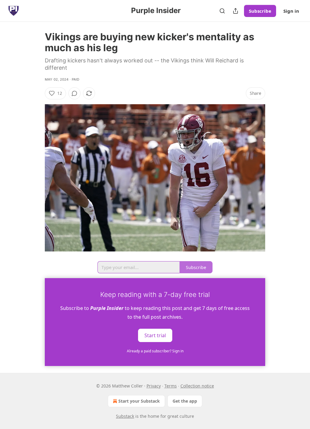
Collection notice (197, 386)
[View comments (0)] (74, 93)
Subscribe (260, 11)
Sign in (291, 11)
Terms (170, 386)
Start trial (155, 335)
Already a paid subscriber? (155, 351)
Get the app (185, 401)
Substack (125, 416)
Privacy (154, 386)
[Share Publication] (235, 11)
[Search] (222, 11)
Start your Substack (139, 401)
